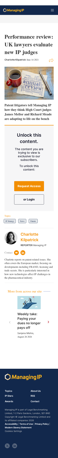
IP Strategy (9, 221)
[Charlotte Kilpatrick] (13, 239)
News (22, 221)
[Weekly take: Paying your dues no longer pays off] (29, 302)
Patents (33, 221)
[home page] (13, 10)
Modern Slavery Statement (18, 427)
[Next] (48, 322)
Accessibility (11, 424)
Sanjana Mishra (25, 333)
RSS (33, 396)
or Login (29, 199)
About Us (36, 391)
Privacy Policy (42, 424)
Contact (35, 401)
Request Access (29, 186)
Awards (9, 401)
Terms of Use (26, 424)
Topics (8, 391)
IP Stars (9, 396)
